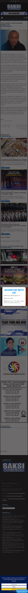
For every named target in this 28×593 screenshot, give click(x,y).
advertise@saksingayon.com (13, 295)
